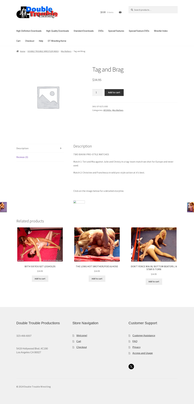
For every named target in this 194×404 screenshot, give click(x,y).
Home (22, 51)
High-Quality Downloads (57, 31)
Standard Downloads (84, 31)
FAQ (134, 341)
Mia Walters (66, 51)
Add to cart (114, 92)
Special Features (116, 31)
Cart (18, 41)
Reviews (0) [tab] (22, 157)
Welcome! (81, 335)
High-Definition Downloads (29, 31)
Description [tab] (22, 148)
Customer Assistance (143, 335)
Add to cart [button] (40, 278)
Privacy (136, 347)
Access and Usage (142, 353)
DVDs (101, 31)
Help (41, 41)
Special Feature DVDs (139, 31)
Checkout (29, 41)
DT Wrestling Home (57, 41)
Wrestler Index (161, 31)
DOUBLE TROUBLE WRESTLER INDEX (43, 51)
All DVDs (107, 110)
